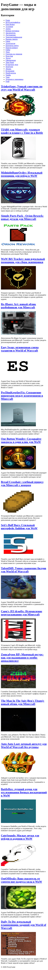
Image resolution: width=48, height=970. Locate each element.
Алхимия (9, 27)
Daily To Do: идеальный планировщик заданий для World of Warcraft (23, 925)
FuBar (8, 50)
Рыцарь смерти (12, 39)
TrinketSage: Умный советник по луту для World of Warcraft (21, 88)
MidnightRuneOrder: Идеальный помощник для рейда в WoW (21, 174)
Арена (8, 29)
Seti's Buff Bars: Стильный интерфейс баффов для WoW (19, 527)
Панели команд (12, 48)
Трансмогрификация (14, 37)
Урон (8, 52)
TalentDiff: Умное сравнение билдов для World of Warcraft (23, 570)
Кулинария (10, 71)
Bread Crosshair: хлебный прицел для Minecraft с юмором (22, 483)
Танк (8, 77)
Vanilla (8, 75)
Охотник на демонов (14, 54)
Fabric (8, 41)
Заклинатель (10, 33)
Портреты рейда (12, 46)
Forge (8, 20)
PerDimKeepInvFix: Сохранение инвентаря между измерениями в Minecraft (22, 395)
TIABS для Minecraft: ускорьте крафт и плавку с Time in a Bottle (22, 131)
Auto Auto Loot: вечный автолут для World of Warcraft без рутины (24, 745)
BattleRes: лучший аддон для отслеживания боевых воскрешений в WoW (24, 792)
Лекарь (8, 69)
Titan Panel (10, 62)
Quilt (7, 81)
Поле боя (9, 56)
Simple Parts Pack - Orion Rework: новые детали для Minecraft (22, 217)
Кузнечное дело (12, 65)
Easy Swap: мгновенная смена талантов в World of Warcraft (20, 349)
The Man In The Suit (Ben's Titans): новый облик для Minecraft (22, 702)
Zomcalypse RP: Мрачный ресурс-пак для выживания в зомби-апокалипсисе (22, 657)
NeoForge (9, 67)
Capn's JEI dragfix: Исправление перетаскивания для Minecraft (21, 613)
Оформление (11, 60)
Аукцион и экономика (14, 79)
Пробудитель (11, 73)
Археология (10, 43)
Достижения (10, 35)
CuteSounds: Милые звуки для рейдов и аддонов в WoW (20, 837)
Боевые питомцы (12, 31)
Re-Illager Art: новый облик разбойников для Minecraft (18, 306)
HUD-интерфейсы (13, 22)
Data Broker (10, 24)
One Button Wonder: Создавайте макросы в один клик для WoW (21, 440)
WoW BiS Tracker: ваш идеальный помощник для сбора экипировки (23, 260)
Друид (8, 58)
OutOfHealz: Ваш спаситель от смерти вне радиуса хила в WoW (21, 880)
